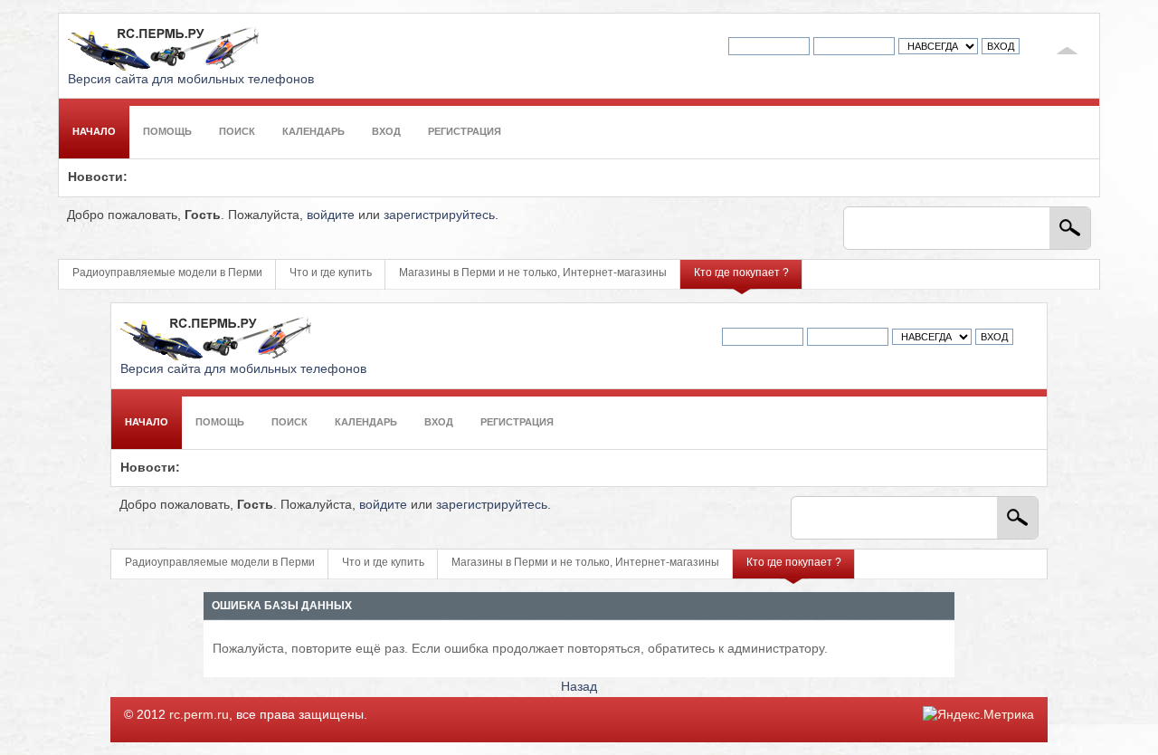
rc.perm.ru (199, 715)
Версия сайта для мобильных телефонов (191, 79)
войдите (331, 215)
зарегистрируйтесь (439, 215)
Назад (579, 686)
